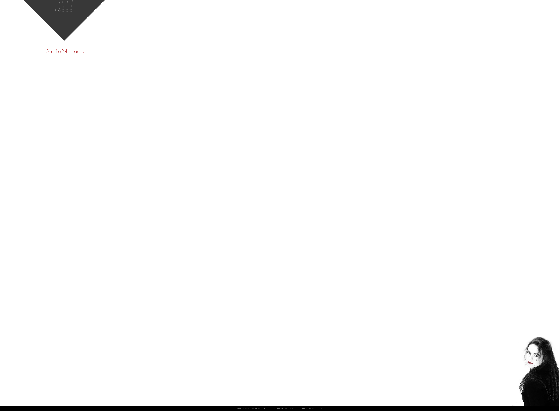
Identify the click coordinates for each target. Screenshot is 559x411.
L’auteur (59, 7)
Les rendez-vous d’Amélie (71, 7)
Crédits (319, 409)
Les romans (63, 7)
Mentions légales (308, 409)
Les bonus (67, 7)
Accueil (55, 7)
